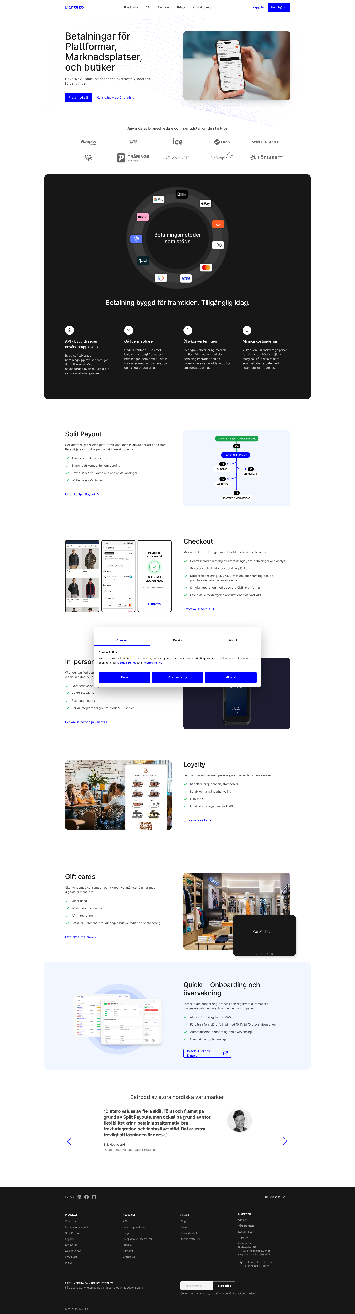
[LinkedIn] (79, 1197)
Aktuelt (184, 1214)
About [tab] (233, 640)
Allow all (230, 677)
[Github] (94, 1197)
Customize (175, 677)
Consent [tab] (122, 640)
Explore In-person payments (85, 722)
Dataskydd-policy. (244, 1293)
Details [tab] (177, 640)
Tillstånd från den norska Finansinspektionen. (261, 1263)
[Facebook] (86, 1197)
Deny (124, 677)
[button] (69, 1128)
